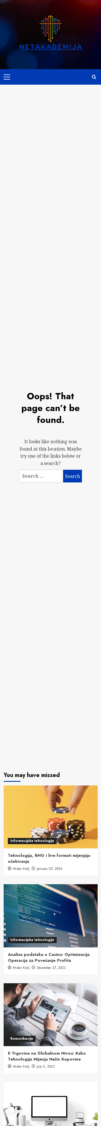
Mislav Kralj (21, 868)
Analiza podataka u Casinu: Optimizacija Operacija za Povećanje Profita (48, 957)
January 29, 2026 (50, 868)
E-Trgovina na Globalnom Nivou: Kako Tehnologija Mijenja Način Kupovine (47, 1056)
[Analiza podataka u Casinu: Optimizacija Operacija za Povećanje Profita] (51, 915)
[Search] (94, 77)
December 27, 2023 (51, 967)
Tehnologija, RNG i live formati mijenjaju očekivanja (49, 858)
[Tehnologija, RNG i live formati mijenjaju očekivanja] (51, 816)
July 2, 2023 (46, 1066)
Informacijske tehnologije (32, 840)
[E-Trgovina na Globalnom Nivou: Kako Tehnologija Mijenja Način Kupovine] (51, 1014)
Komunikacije (21, 1038)
